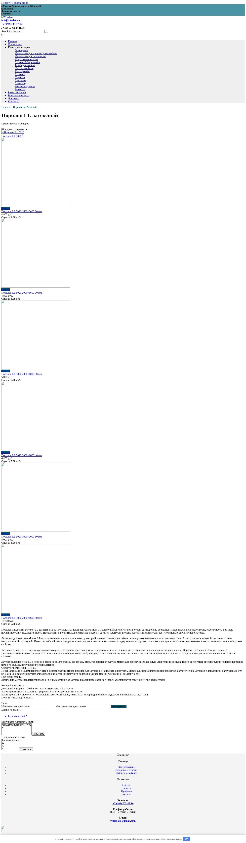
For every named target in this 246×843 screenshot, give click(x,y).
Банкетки (20, 89)
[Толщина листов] (10, 740)
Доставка (13, 98)
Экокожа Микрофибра (27, 62)
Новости (126, 788)
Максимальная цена (67, 706)
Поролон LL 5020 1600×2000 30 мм (21, 211)
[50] (16, 727)
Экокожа (20, 74)
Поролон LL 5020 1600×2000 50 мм (21, 536)
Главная (12, 41)
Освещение (21, 50)
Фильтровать (118, 706)
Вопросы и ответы (18, 95)
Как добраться (126, 767)
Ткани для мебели (25, 65)
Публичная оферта (126, 773)
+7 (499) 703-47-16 (123, 803)
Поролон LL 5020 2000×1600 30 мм (21, 292)
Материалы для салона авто (30, 56)
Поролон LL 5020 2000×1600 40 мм (21, 455)
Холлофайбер (22, 71)
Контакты (13, 101)
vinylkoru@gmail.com (123, 820)
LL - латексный (17, 716)
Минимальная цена (12, 706)
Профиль (126, 791)
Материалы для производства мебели (36, 53)
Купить (5, 208)
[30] (10, 743)
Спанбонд (20, 83)
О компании (15, 44)
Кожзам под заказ (25, 86)
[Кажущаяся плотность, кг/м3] (16, 725)
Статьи (126, 785)
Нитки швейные (24, 68)
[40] (10, 745)
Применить (38, 734)
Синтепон (20, 80)
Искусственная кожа (26, 59)
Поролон (20, 77)
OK (186, 839)
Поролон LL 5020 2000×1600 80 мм (21, 617)
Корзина (126, 794)
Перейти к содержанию (14, 2)
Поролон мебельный (25, 107)
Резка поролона (17, 92)
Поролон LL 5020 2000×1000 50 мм (21, 374)
